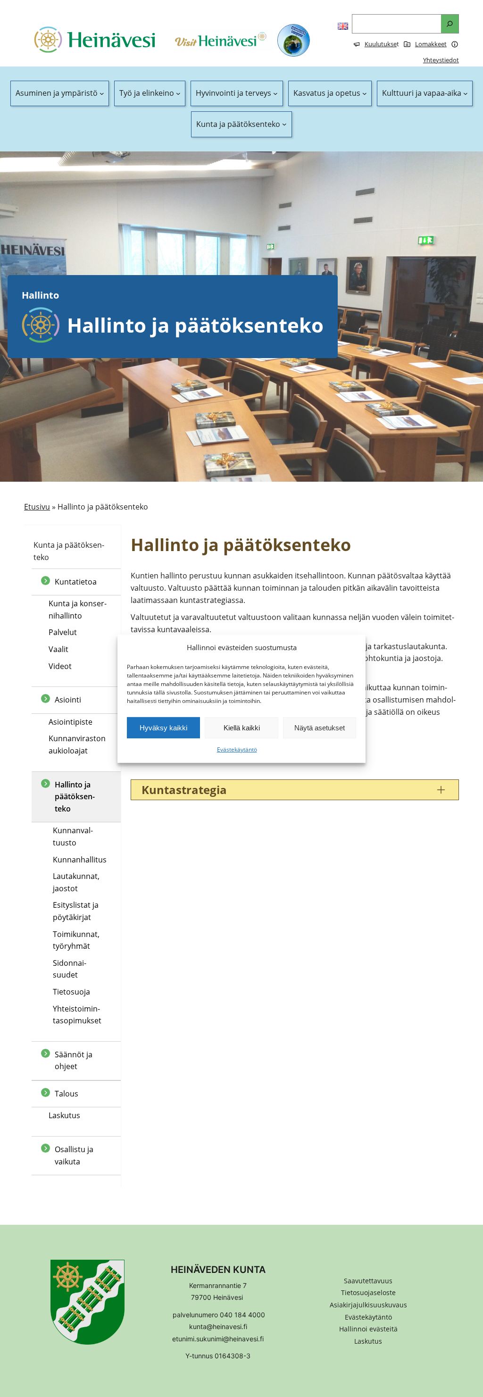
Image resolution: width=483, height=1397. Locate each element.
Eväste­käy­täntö (237, 749)
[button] (368, 1329)
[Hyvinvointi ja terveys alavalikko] (275, 93)
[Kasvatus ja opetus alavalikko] (364, 93)
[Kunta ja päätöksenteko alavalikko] (284, 125)
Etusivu (37, 507)
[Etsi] (449, 24)
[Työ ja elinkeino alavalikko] (178, 93)
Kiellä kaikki (242, 728)
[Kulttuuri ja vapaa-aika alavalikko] (465, 93)
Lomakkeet (431, 44)
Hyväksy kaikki (163, 728)
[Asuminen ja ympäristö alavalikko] (102, 93)
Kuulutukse (381, 44)
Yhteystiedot (441, 60)
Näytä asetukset (319, 728)
